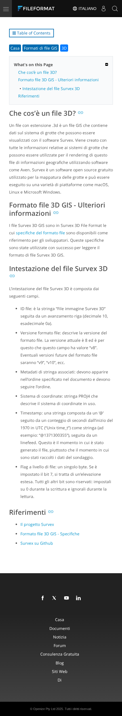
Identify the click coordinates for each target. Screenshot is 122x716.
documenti (59, 628)
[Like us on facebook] (43, 598)
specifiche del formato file (40, 232)
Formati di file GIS (40, 48)
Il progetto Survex (37, 524)
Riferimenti (28, 96)
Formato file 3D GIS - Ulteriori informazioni (58, 79)
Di (60, 680)
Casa (15, 48)
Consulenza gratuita (59, 654)
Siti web (60, 671)
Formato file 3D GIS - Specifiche (49, 533)
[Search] (115, 8)
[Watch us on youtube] (67, 598)
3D (64, 48)
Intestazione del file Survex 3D (51, 88)
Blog (60, 663)
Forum (60, 645)
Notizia (59, 637)
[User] (103, 8)
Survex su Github (36, 543)
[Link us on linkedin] (79, 598)
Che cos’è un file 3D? (37, 72)
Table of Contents (33, 33)
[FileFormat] (37, 8)
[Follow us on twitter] (55, 598)
